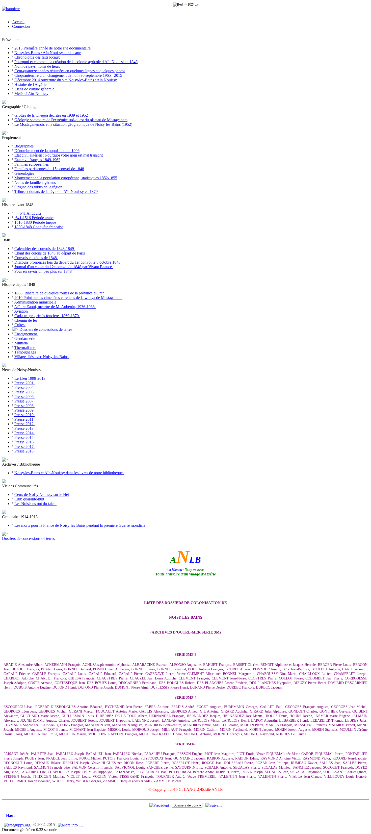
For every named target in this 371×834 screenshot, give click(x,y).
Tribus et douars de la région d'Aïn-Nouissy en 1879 (56, 191)
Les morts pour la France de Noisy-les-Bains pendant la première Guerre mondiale (79, 525)
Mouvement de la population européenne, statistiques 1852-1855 (65, 178)
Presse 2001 (24, 383)
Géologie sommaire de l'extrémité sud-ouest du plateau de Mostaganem (70, 120)
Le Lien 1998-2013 (30, 378)
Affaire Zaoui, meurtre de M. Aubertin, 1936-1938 (55, 307)
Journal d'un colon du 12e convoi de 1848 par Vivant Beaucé (63, 267)
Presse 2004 (24, 387)
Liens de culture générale (34, 89)
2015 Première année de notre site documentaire (52, 48)
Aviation (21, 311)
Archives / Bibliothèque (21, 464)
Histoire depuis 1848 (18, 284)
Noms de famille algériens (35, 182)
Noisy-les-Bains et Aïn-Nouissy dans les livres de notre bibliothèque (69, 473)
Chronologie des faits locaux (37, 57)
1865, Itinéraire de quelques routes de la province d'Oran (59, 293)
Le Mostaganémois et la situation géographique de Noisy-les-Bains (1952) (73, 124)
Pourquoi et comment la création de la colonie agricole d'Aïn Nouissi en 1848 (76, 62)
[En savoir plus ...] (70, 824)
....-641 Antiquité (27, 213)
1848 (6, 240)
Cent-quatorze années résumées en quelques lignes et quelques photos (69, 71)
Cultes (19, 325)
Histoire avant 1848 (17, 205)
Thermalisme (25, 347)
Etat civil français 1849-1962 (37, 160)
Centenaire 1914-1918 (20, 517)
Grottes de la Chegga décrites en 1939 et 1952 (51, 115)
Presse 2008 (24, 405)
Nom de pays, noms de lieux (37, 66)
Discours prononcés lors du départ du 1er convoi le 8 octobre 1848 (67, 262)
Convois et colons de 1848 (36, 258)
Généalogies (24, 173)
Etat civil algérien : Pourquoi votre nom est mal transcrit (58, 155)
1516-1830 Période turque (35, 222)
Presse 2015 (24, 437)
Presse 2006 (24, 396)
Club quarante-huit (29, 499)
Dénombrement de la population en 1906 (47, 150)
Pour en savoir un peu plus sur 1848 (43, 271)
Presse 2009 (24, 410)
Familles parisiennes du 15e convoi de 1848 (49, 169)
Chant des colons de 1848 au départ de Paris (50, 253)
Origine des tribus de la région (38, 187)
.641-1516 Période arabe (34, 218)
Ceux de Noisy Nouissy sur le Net (41, 494)
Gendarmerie (25, 338)
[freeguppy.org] (17, 824)
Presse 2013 (24, 428)
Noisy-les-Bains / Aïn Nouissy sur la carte (47, 52)
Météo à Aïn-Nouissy (31, 93)
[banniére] (11, 9)
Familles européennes (31, 164)
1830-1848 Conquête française (38, 227)
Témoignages (25, 352)
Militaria (21, 343)
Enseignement (26, 334)
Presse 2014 (24, 433)
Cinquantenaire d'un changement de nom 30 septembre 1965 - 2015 (68, 75)
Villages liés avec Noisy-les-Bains (41, 357)
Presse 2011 (24, 419)
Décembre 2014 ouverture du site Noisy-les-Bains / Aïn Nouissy (65, 80)
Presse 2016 (24, 442)
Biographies (24, 146)
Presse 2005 (24, 392)
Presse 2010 (24, 415)
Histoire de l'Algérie (30, 84)
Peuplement (11, 137)
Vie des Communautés (20, 486)
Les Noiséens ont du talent (35, 503)
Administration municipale (35, 302)
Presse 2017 (24, 446)
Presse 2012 (24, 424)
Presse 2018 (24, 451)
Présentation (11, 39)
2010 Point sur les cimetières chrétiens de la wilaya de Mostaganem (68, 297)
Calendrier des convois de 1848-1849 (44, 248)
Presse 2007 (24, 401)
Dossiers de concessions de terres (46, 329)
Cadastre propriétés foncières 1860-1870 (47, 316)
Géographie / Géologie (20, 107)
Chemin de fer (26, 320)
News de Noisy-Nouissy (21, 370)
